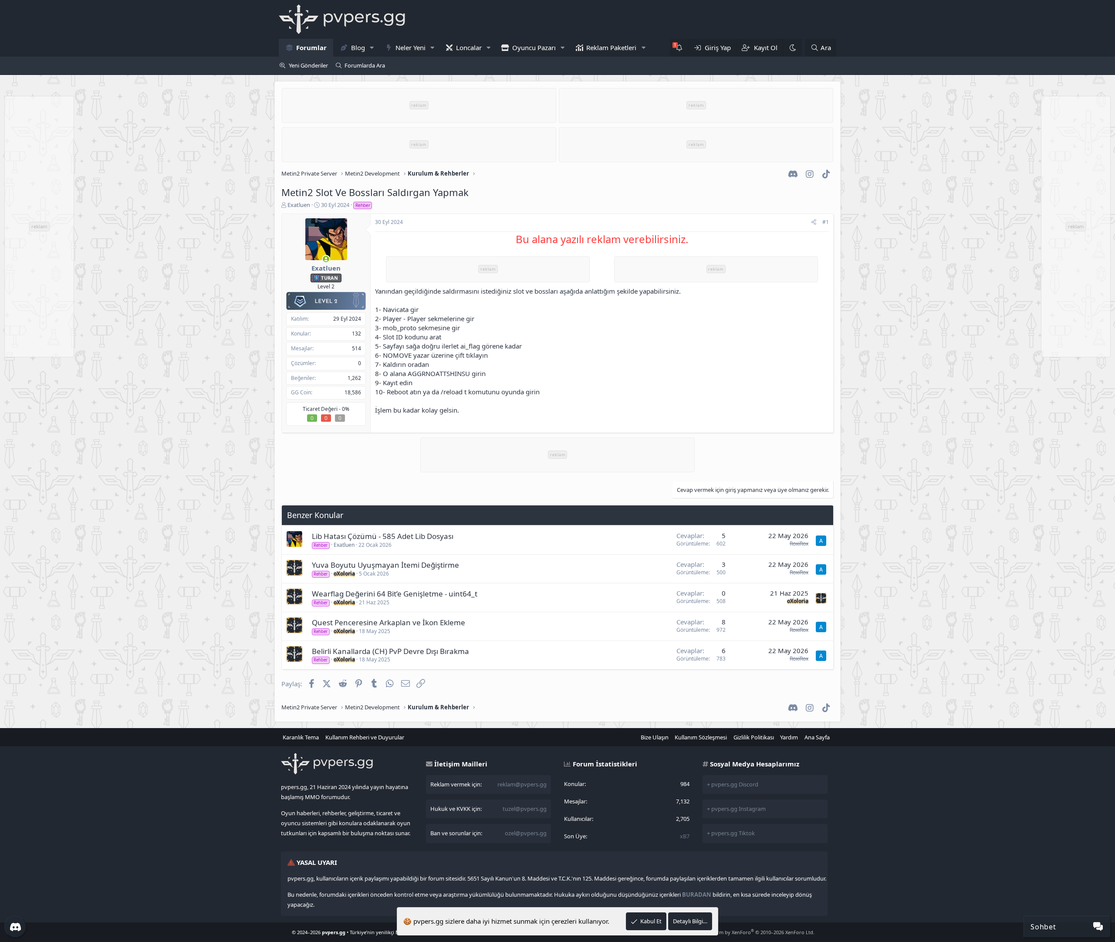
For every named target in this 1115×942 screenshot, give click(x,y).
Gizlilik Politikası (753, 737)
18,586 (353, 392)
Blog (358, 47)
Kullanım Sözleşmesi (701, 737)
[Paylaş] (813, 222)
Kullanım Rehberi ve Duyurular (364, 737)
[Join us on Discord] (15, 927)
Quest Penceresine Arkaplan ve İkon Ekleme (388, 622)
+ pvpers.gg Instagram (736, 809)
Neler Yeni (410, 47)
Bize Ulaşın (655, 737)
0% (345, 409)
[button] (371, 48)
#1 (825, 222)
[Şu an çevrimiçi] (326, 259)
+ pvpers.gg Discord (732, 784)
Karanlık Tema (301, 737)
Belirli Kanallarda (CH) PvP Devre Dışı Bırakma (390, 651)
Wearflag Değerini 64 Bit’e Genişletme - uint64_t (394, 594)
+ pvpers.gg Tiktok (731, 833)
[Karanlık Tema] (792, 48)
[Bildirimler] (679, 48)
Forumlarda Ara (365, 65)
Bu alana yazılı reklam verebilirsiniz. (602, 239)
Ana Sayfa (817, 737)
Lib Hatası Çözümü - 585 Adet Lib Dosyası (382, 536)
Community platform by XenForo (745, 932)
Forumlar (311, 47)
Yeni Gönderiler (308, 65)
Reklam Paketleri (611, 47)
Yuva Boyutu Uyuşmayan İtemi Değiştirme (385, 565)
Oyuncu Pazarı (534, 47)
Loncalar (469, 47)
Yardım (789, 737)
